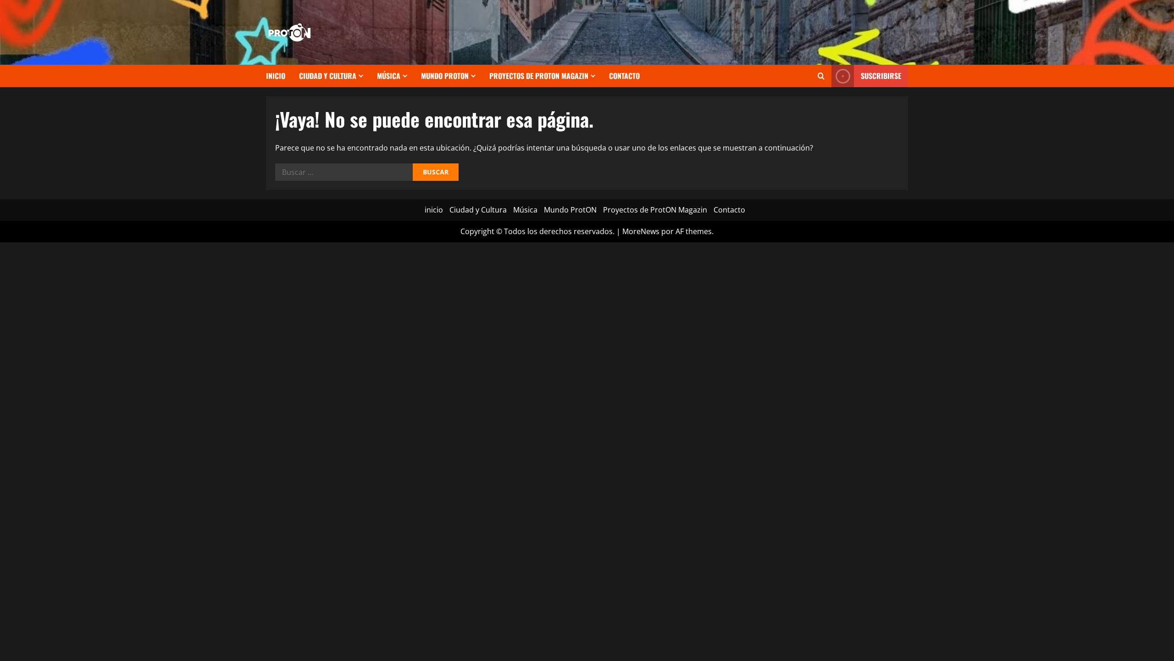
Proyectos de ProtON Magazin (538, 75)
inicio (275, 75)
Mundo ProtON (445, 75)
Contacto (624, 75)
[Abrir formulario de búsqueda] (821, 76)
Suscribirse (881, 75)
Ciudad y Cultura (327, 75)
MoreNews (640, 231)
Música (388, 75)
